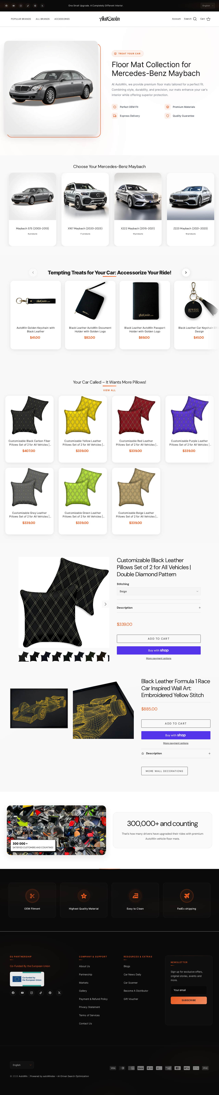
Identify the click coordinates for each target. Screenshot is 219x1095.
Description (125, 607)
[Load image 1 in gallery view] (63, 602)
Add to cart (159, 638)
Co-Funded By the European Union (30, 966)
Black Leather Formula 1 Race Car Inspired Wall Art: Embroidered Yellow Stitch (175, 688)
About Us (84, 966)
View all (109, 390)
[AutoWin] (109, 19)
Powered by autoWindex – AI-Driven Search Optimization (59, 1076)
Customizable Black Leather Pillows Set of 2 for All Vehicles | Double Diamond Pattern (154, 567)
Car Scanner (131, 982)
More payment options (158, 658)
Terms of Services (89, 1015)
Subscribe (189, 1000)
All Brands (43, 18)
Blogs (127, 966)
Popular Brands (21, 18)
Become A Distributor (136, 990)
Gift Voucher (131, 998)
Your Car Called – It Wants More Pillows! (109, 382)
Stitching (123, 584)
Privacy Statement (89, 1007)
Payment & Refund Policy (93, 998)
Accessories (62, 18)
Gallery (83, 990)
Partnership (85, 974)
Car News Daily (132, 974)
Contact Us (85, 1023)
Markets (83, 982)
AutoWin (23, 1076)
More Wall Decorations (164, 771)
